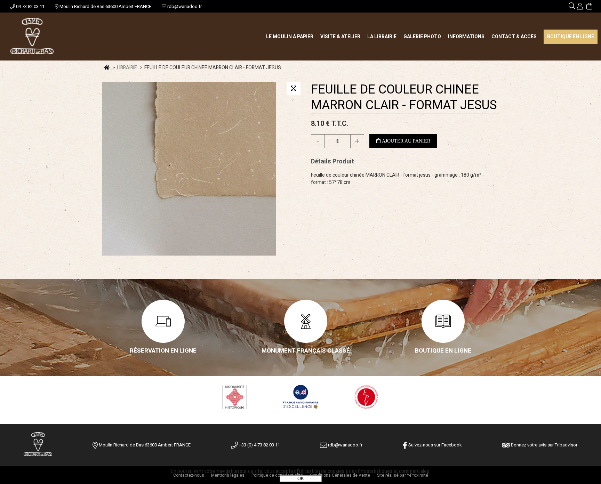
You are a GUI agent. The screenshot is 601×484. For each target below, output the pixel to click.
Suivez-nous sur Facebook (434, 445)
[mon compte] (580, 7)
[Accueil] (32, 36)
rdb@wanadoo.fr (184, 6)
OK (300, 478)
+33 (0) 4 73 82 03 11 (259, 445)
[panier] (589, 7)
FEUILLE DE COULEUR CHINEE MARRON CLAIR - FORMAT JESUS (404, 97)
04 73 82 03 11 (30, 6)
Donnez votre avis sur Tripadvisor (543, 445)
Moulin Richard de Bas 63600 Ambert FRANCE (104, 6)
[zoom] (293, 88)
